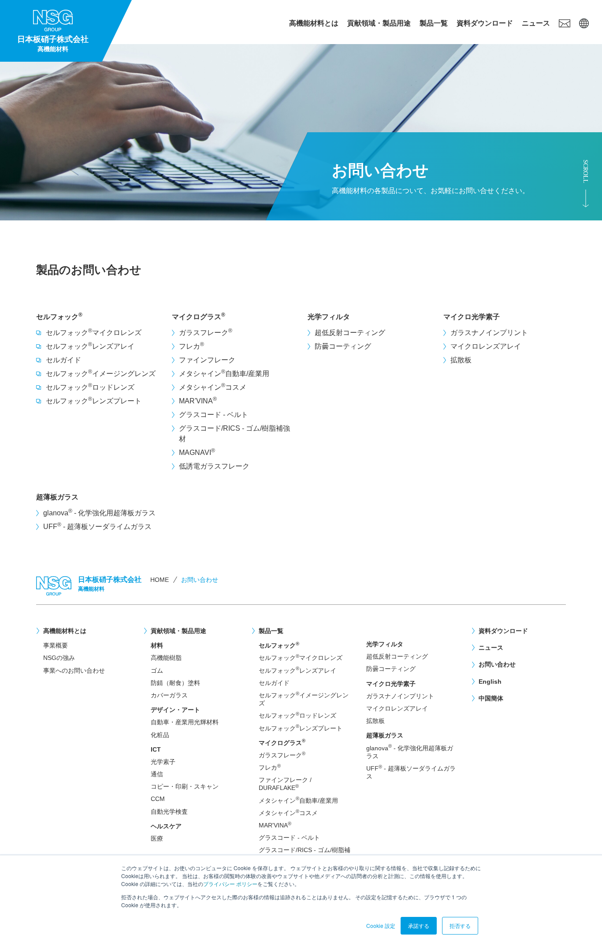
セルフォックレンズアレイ (90, 345)
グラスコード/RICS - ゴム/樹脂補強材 (234, 434)
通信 (157, 774)
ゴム (157, 670)
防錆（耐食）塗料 (175, 682)
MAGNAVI (197, 451)
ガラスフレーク (205, 332)
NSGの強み (59, 657)
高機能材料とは (313, 23)
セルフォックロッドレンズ (90, 386)
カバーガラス (169, 695)
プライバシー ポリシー (230, 883)
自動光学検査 (169, 811)
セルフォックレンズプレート (93, 400)
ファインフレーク (207, 360)
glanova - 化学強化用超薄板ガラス (99, 512)
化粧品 (160, 734)
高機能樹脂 (166, 657)
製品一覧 (434, 23)
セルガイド (63, 360)
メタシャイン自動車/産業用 (224, 373)
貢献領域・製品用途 (379, 23)
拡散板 (461, 360)
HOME (159, 579)
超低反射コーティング (350, 332)
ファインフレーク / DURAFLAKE (285, 783)
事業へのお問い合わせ (74, 670)
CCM (158, 798)
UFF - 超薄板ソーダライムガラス (97, 525)
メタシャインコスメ (212, 386)
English (490, 681)
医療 (157, 838)
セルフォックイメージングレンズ (101, 373)
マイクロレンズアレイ (485, 346)
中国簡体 (491, 698)
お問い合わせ (497, 664)
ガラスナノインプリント (489, 332)
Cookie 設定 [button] (380, 925)
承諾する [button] (418, 925)
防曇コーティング (343, 346)
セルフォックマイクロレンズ (93, 332)
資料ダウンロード (485, 23)
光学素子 (163, 761)
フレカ (191, 345)
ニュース (536, 23)
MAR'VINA (198, 400)
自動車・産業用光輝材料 (185, 722)
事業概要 (55, 645)
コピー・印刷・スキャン (185, 786)
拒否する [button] (460, 925)
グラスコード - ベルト (213, 414)
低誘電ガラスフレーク (214, 466)
